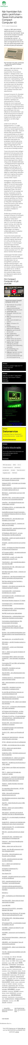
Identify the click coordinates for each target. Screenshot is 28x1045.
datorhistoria (17, 467)
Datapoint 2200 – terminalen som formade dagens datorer (14, 484)
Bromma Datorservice (9, 439)
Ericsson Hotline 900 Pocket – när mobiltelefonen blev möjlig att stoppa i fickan (13, 627)
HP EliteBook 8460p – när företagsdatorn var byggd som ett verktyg (13, 609)
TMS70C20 (14, 472)
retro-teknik (5, 987)
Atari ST (16, 962)
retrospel (16, 991)
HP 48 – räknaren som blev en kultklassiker (14, 742)
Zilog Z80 (4, 1002)
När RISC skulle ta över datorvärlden (12, 613)
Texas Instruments (21, 470)
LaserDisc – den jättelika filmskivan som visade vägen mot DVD (13, 503)
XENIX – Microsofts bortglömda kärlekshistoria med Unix (10, 794)
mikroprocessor (22, 978)
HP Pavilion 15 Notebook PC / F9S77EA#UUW (10, 869)
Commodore (12, 964)
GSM (8, 973)
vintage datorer (11, 1000)
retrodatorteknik (10, 991)
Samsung (3, 993)
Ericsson (9, 970)
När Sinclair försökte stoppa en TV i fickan (13, 600)
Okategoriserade (13, 26)
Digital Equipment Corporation (17, 969)
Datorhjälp (5, 381)
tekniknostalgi (4, 997)
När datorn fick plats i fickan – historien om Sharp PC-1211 (14, 572)
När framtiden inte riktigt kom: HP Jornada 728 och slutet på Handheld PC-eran (13, 914)
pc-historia (4, 983)
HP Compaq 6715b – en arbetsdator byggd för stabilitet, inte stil (14, 924)
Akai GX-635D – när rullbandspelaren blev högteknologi (13, 673)
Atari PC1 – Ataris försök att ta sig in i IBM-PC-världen (13, 804)
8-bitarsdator (7, 956)
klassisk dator (4, 978)
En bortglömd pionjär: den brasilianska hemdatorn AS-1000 (12, 728)
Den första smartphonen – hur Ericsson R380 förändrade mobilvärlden (13, 698)
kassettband (12, 976)
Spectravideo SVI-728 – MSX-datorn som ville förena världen (13, 567)
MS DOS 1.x (5, 893)
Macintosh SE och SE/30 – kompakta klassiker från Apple (12, 909)
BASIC (14, 464)
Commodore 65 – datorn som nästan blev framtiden (13, 948)
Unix (3, 998)
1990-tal (3, 960)
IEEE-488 (23, 974)
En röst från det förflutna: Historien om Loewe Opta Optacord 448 (13, 693)
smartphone (13, 993)
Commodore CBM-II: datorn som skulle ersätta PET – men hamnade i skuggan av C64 (13, 658)
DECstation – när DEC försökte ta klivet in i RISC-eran (14, 643)
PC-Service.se (17, 425)
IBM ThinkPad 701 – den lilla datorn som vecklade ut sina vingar (13, 519)
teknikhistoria (16, 995)
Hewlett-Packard (13, 974)
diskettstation (4, 970)
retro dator (17, 989)
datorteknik (4, 969)
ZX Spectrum (9, 1002)
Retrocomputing (12, 987)
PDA (6, 983)
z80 (18, 1000)
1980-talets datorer (7, 464)
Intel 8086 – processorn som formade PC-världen (13, 933)
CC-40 (19, 464)
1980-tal (4, 959)
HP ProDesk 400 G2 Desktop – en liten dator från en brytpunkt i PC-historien (12, 712)
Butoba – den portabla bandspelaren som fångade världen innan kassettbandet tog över (13, 634)
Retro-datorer (21, 985)
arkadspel (9, 962)
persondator (15, 983)
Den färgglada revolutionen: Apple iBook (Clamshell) (13, 799)
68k (11, 956)
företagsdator (4, 973)
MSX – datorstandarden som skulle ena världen (13, 683)
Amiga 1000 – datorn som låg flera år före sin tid (7, 1009)
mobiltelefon (17, 980)
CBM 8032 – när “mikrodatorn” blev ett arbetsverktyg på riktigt (12, 943)
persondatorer (20, 983)
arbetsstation (5, 962)
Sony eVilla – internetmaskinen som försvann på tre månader (12, 855)
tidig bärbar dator (6, 472)
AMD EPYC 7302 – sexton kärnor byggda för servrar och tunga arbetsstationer (13, 498)
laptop (14, 978)
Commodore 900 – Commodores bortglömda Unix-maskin (11, 592)
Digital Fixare (6, 369)
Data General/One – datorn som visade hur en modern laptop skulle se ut (14, 489)
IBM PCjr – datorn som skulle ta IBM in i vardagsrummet (12, 808)
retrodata (13, 470)
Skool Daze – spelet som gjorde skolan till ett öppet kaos (13, 539)
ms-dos (12, 982)
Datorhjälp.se (21, 1028)
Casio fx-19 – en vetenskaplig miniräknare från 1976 (13, 818)
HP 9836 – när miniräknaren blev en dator (13, 745)
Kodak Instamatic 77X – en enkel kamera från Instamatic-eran (13, 828)
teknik (9, 995)
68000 (13, 960)
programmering (11, 985)
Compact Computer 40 (8, 467)
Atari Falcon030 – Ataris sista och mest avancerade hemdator (13, 901)
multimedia (16, 982)
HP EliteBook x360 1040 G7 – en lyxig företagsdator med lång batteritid (12, 534)
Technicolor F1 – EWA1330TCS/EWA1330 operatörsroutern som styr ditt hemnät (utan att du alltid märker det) (13, 778)
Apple (24, 960)
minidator (3, 980)
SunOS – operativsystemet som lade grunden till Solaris (12, 860)
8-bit (3, 956)
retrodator (11, 989)
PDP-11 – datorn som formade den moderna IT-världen (11, 773)
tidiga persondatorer (19, 997)
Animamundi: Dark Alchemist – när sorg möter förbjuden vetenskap (13, 738)
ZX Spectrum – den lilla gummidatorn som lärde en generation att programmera (13, 577)
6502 (11, 960)
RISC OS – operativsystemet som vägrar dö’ (13, 832)
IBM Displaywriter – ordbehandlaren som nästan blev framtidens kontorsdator (13, 617)
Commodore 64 (20, 964)
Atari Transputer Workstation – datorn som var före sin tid (14, 938)
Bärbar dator (5, 964)
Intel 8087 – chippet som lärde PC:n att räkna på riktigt (13, 928)
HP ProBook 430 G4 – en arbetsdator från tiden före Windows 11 (13, 508)
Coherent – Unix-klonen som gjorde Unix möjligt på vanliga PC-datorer (13, 587)
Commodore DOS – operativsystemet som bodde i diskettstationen (14, 529)
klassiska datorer (20, 976)
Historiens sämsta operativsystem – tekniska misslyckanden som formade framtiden (12, 887)
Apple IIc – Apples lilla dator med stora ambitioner (12, 784)
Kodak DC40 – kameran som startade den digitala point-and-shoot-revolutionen (13, 823)
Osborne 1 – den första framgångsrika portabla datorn (12, 842)
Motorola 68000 (6, 982)
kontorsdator (10, 978)
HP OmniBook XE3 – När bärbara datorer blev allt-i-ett (13, 919)
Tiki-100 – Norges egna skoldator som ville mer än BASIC (14, 952)
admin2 (7, 26)
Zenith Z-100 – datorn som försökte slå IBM (13, 733)
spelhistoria (4, 995)
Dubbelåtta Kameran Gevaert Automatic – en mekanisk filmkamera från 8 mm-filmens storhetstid (14, 513)
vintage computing (20, 998)
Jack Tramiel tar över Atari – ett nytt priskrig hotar (19, 1009)
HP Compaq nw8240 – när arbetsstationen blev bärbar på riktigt (14, 553)
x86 (15, 1000)
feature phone (14, 970)
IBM (20, 974)
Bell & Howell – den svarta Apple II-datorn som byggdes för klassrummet (13, 479)
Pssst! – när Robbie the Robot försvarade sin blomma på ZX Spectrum (13, 548)
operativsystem (22, 982)
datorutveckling (9, 969)
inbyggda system (5, 976)
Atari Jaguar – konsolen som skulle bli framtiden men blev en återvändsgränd (13, 813)
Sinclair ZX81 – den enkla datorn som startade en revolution (12, 723)
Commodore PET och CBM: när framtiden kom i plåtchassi (13, 664)
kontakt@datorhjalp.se (16, 423)
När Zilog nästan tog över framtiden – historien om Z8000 (12, 582)
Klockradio (6, 458)
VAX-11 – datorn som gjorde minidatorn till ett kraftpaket (13, 652)
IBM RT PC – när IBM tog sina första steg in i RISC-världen (14, 763)
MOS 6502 (22, 980)
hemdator (13, 973)
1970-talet (19, 956)
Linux (17, 978)
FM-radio (23, 970)
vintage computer (9, 998)
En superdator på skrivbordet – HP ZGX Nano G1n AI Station (13, 789)
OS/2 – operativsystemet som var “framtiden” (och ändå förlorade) (11, 882)
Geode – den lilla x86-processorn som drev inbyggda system (12, 850)
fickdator (19, 970)
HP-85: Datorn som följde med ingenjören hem (13, 768)
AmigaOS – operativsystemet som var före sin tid (13, 543)
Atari (13, 962)
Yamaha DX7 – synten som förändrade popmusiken (12, 648)
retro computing (21, 987)
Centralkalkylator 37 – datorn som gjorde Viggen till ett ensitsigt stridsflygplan (13, 758)
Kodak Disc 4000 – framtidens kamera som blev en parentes (14, 754)
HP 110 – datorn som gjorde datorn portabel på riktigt (11, 749)
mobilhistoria (10, 980)
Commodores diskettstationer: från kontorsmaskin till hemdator (12, 622)
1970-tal (14, 956)
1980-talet (11, 959)
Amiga (17, 960)
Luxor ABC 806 (6, 905)
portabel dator (6, 470)
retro (17, 985)
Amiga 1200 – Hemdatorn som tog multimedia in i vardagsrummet (11, 688)
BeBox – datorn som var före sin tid (11, 846)
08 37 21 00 (16, 421)
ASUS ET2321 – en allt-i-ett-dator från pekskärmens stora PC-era (12, 558)
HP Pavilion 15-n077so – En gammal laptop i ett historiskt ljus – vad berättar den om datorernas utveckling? (13, 718)
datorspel (23, 967)
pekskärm (10, 983)
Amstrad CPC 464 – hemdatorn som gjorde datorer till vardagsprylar (12, 837)
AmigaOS (20, 960)
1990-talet (7, 960)
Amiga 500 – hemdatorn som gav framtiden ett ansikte (11, 669)
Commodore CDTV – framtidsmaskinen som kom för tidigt (13, 604)
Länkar (4, 418)
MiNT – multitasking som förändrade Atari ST (13, 896)
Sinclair (7, 993)
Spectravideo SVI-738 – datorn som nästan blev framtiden (14, 702)
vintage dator (5, 1000)
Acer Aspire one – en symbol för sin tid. (13, 639)
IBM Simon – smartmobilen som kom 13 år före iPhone (13, 493)
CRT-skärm (7, 967)
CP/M (3, 967)
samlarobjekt (21, 991)
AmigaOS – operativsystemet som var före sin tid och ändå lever (13, 877)
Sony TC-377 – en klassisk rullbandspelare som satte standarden (14, 707)
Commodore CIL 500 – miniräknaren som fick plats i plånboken (13, 596)
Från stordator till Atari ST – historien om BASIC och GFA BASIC (13, 524)
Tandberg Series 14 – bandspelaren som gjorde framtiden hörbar (13, 678)
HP (18, 975)
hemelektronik (6, 975)
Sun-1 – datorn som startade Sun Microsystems (11, 864)
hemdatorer (21, 973)
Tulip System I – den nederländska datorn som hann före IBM (13, 563)
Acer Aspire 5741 (6, 873)
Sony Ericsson (19, 993)
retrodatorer (4, 991)
